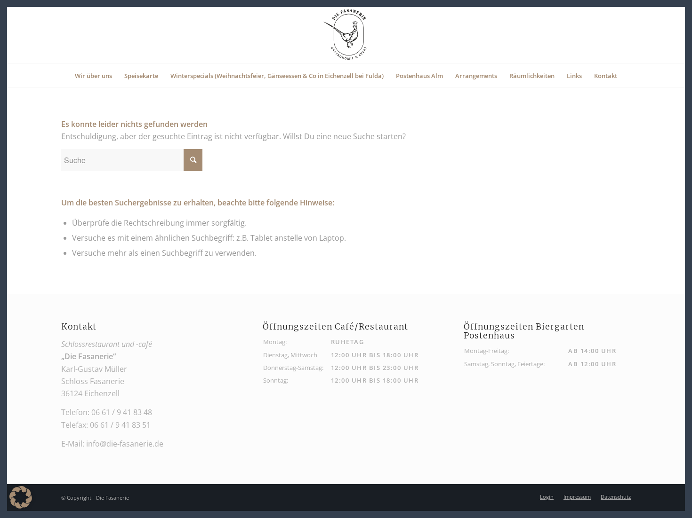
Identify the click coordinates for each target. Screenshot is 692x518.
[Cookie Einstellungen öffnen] (20, 506)
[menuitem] (93, 75)
